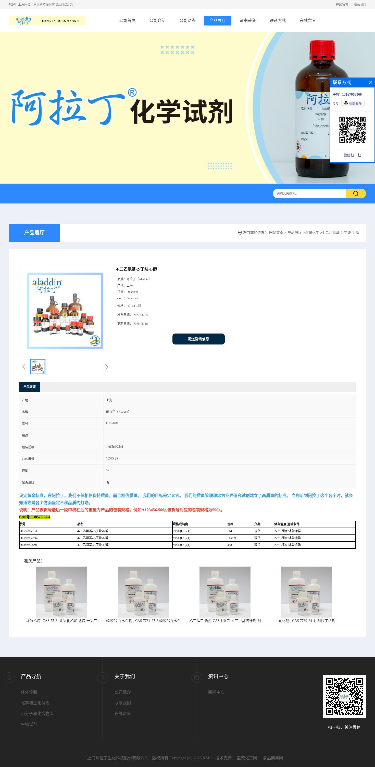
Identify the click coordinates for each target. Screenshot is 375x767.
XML (207, 758)
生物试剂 (29, 724)
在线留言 (342, 4)
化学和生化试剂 (35, 703)
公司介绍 (157, 20)
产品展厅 (217, 20)
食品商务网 (273, 758)
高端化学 (312, 233)
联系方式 (278, 20)
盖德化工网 (247, 758)
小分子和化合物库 (37, 713)
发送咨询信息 (198, 339)
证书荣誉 (248, 20)
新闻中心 (216, 692)
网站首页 (276, 233)
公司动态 (187, 20)
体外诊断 (29, 692)
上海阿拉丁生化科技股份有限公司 (117, 758)
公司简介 (123, 692)
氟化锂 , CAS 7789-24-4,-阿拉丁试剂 (306, 621)
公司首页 (127, 20)
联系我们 (360, 4)
